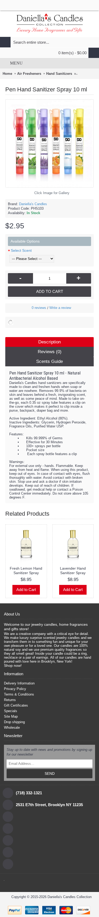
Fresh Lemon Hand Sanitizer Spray (26, 570)
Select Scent (21, 250)
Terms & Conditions (19, 694)
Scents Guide (49, 361)
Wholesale (12, 727)
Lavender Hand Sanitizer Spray (73, 570)
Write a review (60, 308)
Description (49, 341)
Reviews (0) (50, 351)
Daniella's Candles (33, 204)
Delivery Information (19, 683)
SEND (50, 773)
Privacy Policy (15, 689)
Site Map (11, 716)
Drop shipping (14, 722)
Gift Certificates (16, 705)
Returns (10, 700)
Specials (10, 711)
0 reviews (39, 308)
